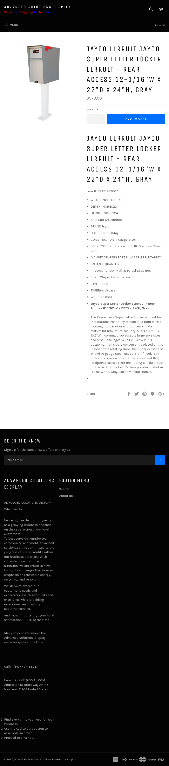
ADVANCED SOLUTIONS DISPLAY (37, 7)
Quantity (92, 109)
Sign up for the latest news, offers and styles (37, 450)
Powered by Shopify (64, 759)
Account (160, 25)
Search (64, 489)
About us (66, 496)
